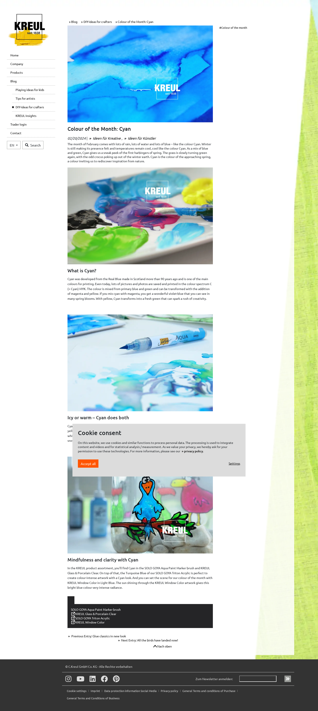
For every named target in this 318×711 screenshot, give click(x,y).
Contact (15, 133)
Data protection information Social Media (130, 691)
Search (35, 145)
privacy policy (193, 451)
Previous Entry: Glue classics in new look (98, 636)
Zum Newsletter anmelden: (214, 679)
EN (12, 145)
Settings (234, 463)
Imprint (96, 691)
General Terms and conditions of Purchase (209, 691)
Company (16, 64)
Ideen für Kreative (107, 138)
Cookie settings (77, 691)
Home (14, 55)
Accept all (88, 463)
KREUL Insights (26, 116)
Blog (13, 81)
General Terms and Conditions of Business (93, 698)
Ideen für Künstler (141, 138)
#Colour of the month (233, 27)
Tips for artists (25, 98)
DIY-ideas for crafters (30, 107)
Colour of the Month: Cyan (135, 22)
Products (16, 72)
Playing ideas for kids (30, 90)
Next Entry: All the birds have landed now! (149, 640)
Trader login (18, 124)
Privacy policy (170, 691)
